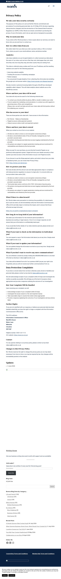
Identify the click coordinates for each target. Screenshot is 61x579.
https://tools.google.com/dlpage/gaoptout (40, 81)
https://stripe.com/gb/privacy (18, 163)
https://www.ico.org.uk (21, 335)
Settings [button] (5, 575)
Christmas (10, 496)
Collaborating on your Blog (14, 535)
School (9, 499)
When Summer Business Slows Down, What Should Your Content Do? (26, 526)
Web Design (10, 516)
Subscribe (11, 473)
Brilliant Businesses (13, 505)
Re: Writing (9, 508)
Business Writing (12, 513)
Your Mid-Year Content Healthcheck (16, 532)
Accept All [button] (11, 575)
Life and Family (10, 494)
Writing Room (11, 450)
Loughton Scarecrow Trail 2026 (15, 529)
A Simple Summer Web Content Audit (17, 523)
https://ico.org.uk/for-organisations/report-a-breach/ (22, 211)
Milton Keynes (10, 502)
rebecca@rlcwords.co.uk (39, 273)
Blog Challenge (11, 510)
